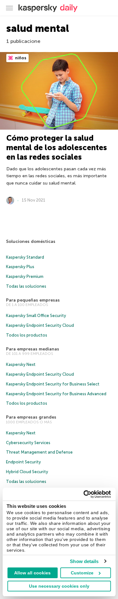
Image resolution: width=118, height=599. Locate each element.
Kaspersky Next (21, 364)
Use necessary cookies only (59, 586)
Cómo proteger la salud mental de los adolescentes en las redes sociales (56, 147)
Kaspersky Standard (25, 257)
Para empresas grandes (31, 417)
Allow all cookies (32, 572)
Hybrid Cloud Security (27, 471)
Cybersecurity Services (28, 442)
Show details (84, 561)
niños (20, 58)
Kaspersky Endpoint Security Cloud (40, 325)
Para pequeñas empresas (33, 300)
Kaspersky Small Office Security (36, 315)
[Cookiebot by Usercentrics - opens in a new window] (84, 494)
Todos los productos (26, 335)
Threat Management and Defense (39, 452)
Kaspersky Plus (20, 266)
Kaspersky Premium (24, 276)
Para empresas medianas (32, 349)
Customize (82, 572)
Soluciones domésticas (30, 241)
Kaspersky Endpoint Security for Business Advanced (56, 393)
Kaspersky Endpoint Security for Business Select (52, 384)
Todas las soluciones (26, 286)
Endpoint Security (23, 462)
